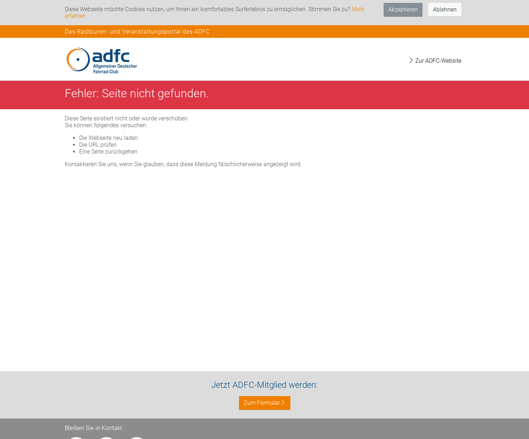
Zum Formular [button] (262, 402)
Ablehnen (445, 9)
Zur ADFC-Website (437, 60)
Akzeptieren (403, 9)
